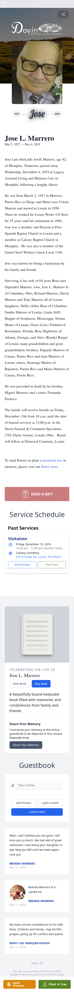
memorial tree (52, 460)
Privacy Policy (26, 974)
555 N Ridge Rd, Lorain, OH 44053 (38, 557)
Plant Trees (52, 564)
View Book (19, 683)
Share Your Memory (26, 745)
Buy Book (41, 683)
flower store (49, 466)
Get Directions (22, 564)
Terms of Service (48, 974)
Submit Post (37, 812)
